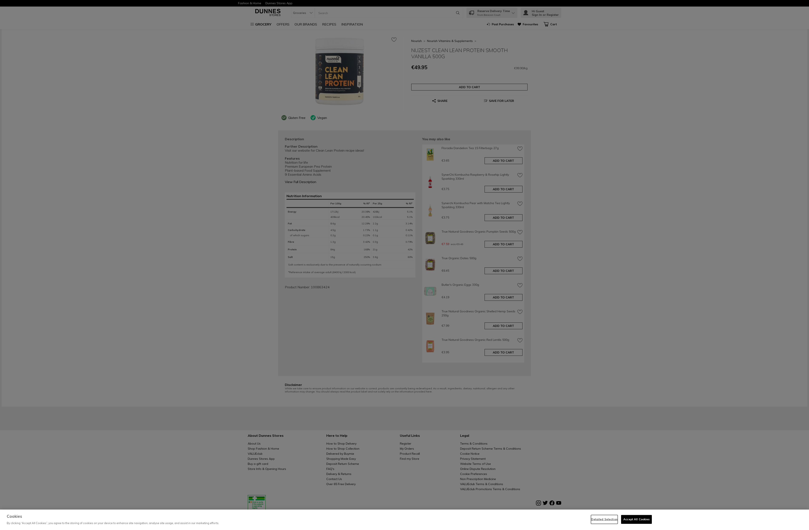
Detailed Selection (604, 519)
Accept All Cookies (636, 519)
